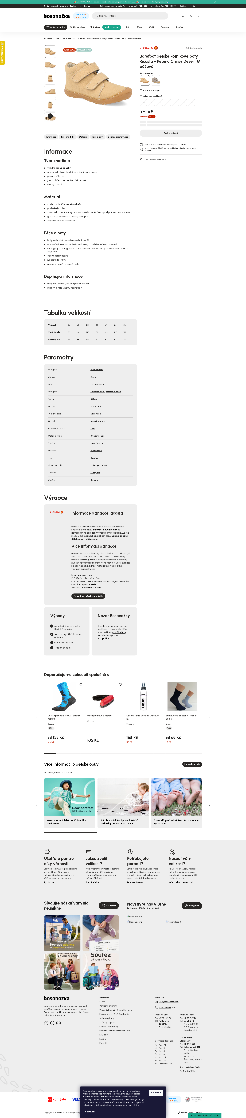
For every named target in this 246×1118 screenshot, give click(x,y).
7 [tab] (123, 753)
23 (167, 102)
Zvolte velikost (171, 133)
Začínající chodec (99, 465)
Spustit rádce (92, 882)
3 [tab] (74, 753)
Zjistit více (49, 882)
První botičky (97, 369)
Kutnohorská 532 (192, 1047)
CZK (195, 6)
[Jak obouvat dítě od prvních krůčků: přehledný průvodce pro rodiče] (123, 797)
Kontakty (88, 6)
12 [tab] (184, 753)
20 (143, 102)
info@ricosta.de (87, 584)
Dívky (93, 406)
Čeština (182, 6)
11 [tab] (172, 753)
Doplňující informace (118, 137)
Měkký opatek (98, 421)
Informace (51, 137)
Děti (99, 406)
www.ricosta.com (91, 587)
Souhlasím (156, 1092)
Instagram (111, 905)
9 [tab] (147, 753)
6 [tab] (111, 753)
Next (209, 717)
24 (175, 102)
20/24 (51, 728)
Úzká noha (96, 414)
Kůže (93, 428)
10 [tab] (159, 753)
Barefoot (95, 458)
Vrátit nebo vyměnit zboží (181, 882)
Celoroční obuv (98, 391)
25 (183, 102)
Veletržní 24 (190, 1021)
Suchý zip (95, 472)
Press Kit (103, 1043)
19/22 (169, 728)
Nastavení (90, 1112)
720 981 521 (189, 1044)
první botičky (119, 632)
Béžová (94, 399)
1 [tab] (50, 753)
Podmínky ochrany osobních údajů (115, 1030)
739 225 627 (141, 6)
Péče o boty (97, 137)
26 (191, 102)
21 (151, 102)
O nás (46, 6)
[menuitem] (55, 27)
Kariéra (102, 1039)
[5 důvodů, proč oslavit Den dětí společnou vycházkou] (176, 797)
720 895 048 (190, 1018)
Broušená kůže (97, 436)
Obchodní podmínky (108, 1026)
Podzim (99, 443)
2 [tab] (62, 753)
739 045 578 (170, 6)
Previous (36, 717)
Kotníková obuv (113, 391)
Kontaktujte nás (135, 882)
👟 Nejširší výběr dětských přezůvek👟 (153, 2)
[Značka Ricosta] (149, 48)
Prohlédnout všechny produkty (88, 596)
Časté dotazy (76, 6)
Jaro (93, 443)
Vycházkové (96, 450)
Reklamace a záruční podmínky (114, 1014)
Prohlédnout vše (192, 764)
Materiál (83, 137)
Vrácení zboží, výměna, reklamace (115, 1010)
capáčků (104, 638)
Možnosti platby (106, 1018)
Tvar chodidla (68, 137)
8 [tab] (135, 753)
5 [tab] (99, 753)
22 (159, 102)
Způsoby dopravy (107, 1022)
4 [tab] (86, 753)
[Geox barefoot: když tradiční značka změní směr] (69, 797)
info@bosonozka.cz (168, 1001)
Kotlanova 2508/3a (164, 1022)
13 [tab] (196, 753)
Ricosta (94, 480)
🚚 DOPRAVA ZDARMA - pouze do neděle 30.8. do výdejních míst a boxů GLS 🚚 (106, 2)
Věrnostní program (59, 6)
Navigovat (194, 905)
